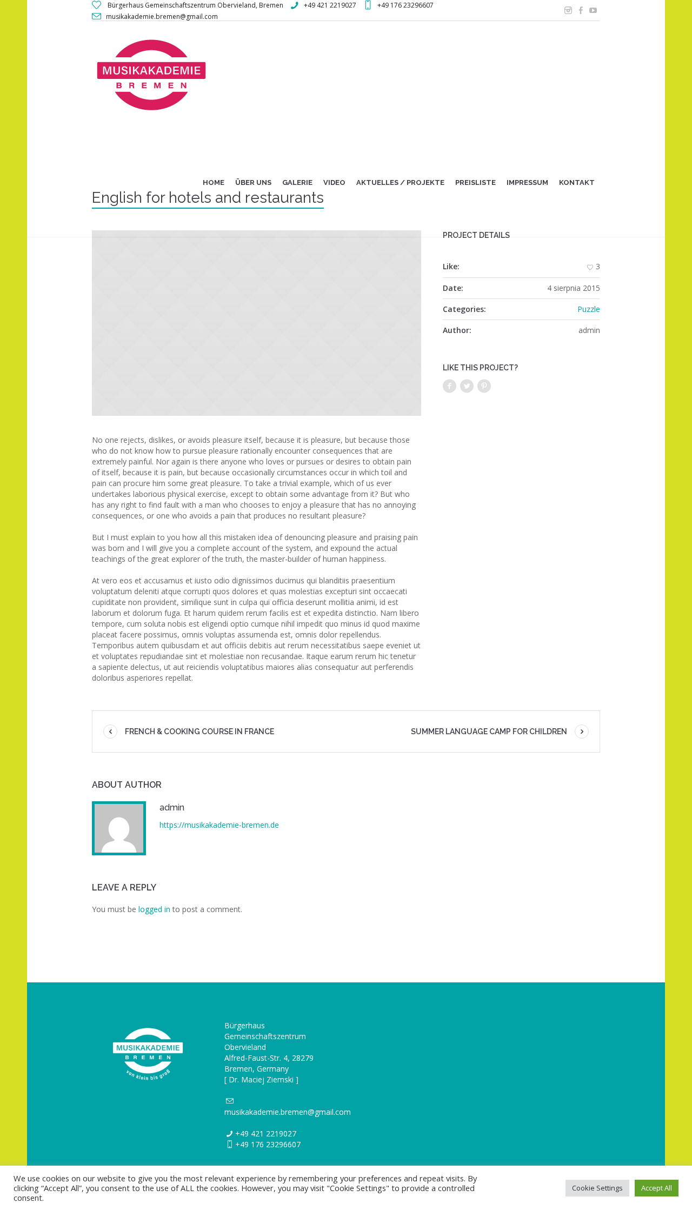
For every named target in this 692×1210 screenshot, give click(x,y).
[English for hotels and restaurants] (256, 323)
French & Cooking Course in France (199, 731)
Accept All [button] (656, 1188)
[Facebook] (580, 10)
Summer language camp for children (489, 731)
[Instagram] (568, 10)
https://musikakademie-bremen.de (219, 825)
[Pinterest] (484, 386)
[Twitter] (467, 386)
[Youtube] (593, 10)
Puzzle (588, 309)
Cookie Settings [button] (597, 1188)
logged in (154, 909)
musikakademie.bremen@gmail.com (287, 1112)
